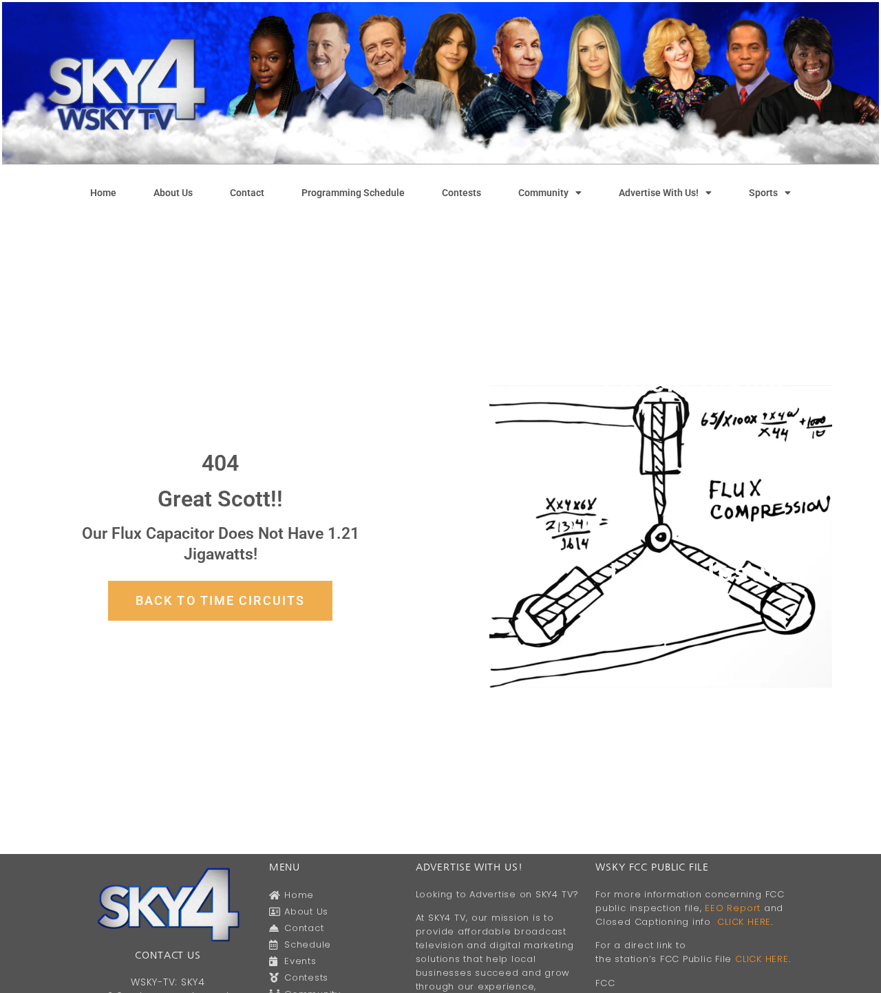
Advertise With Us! (659, 192)
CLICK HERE (744, 921)
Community (543, 192)
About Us (173, 192)
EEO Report (733, 908)
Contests (461, 192)
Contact (247, 192)
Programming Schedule (353, 192)
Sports (763, 192)
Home (103, 192)
